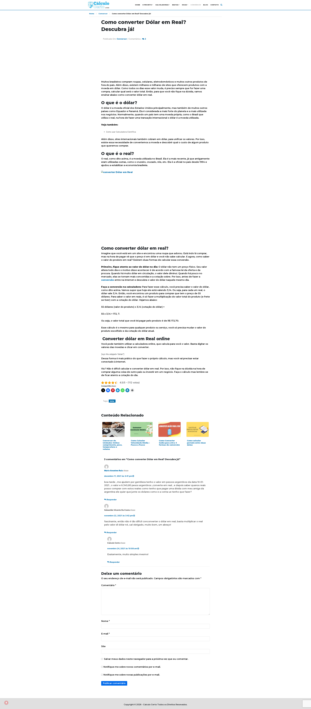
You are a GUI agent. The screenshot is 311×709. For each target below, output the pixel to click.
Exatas (175, 5)
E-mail (105, 633)
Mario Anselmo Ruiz (113, 470)
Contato (214, 5)
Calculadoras (162, 5)
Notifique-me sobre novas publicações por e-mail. (131, 674)
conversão (108, 280)
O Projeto (147, 5)
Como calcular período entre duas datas (196, 443)
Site (103, 646)
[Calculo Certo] (98, 5)
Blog (205, 5)
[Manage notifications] (6, 703)
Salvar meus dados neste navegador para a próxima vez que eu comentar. (146, 659)
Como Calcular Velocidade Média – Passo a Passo (140, 443)
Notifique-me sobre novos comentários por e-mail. (132, 667)
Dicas (184, 5)
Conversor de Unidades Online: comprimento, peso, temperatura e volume (112, 445)
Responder (112, 499)
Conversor (195, 5)
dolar (112, 401)
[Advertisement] (155, 62)
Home (137, 5)
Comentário (108, 585)
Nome (105, 621)
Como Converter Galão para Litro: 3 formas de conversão (169, 443)
